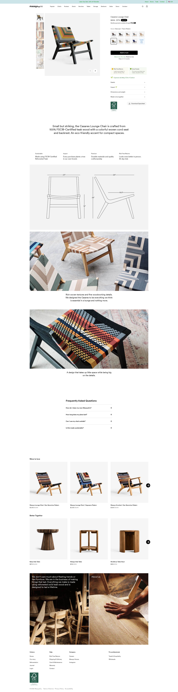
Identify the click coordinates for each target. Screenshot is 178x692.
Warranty (52, 665)
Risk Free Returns (54, 656)
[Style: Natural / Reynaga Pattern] (141, 34)
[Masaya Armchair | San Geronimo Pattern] (129, 482)
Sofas (111, 6)
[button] (95, 71)
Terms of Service (48, 689)
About (146, 1)
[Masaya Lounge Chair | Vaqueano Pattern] (89, 482)
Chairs (59, 6)
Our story (33, 659)
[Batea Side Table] (48, 539)
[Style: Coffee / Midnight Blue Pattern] (134, 41)
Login (31, 668)
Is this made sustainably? (75, 428)
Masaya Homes (74, 659)
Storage (95, 6)
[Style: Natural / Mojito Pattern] (120, 41)
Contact (162, 1)
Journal (32, 665)
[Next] (148, 485)
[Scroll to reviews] (129, 14)
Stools (74, 6)
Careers (71, 656)
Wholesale (112, 659)
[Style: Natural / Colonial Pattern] (127, 34)
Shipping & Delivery (55, 659)
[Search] (142, 6)
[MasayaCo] (36, 6)
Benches (81, 6)
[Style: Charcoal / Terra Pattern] (114, 41)
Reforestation (34, 662)
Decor (117, 6)
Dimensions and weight (118, 92)
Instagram (72, 662)
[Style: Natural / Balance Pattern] (127, 41)
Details (113, 82)
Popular (52, 6)
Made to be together (117, 97)
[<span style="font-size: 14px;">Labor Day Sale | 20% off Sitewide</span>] (89, 1)
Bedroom (103, 6)
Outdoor (124, 6)
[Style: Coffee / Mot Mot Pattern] (120, 34)
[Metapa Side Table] (89, 539)
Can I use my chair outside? (75, 421)
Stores (152, 1)
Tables (88, 6)
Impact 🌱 (114, 87)
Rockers (66, 6)
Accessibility (69, 689)
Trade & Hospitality (115, 656)
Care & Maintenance (55, 662)
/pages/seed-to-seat (96, 574)
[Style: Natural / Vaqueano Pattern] (134, 34)
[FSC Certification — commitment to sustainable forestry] (120, 129)
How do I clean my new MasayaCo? (78, 408)
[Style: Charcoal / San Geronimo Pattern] (114, 34)
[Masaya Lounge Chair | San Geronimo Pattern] (48, 482)
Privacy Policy (59, 689)
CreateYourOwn (141, 41)
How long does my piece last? (76, 414)
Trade (156, 1)
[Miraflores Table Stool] (129, 539)
